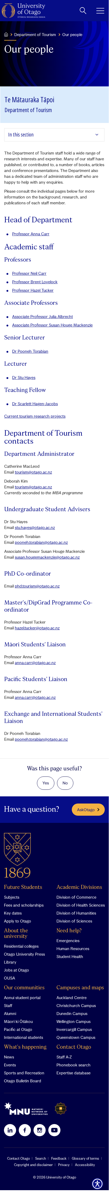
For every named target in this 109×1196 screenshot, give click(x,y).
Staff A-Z (64, 1057)
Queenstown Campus (75, 1037)
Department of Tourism (35, 34)
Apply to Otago (17, 921)
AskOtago (86, 809)
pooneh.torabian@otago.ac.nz (41, 542)
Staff (8, 1005)
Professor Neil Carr (29, 273)
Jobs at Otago (16, 970)
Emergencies (67, 940)
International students (23, 1037)
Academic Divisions (79, 887)
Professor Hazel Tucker (33, 290)
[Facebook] (25, 1130)
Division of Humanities (76, 913)
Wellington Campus (73, 1021)
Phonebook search (73, 1065)
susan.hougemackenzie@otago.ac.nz (47, 557)
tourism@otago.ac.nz (33, 472)
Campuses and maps (80, 988)
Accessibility (85, 1165)
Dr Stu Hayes (23, 377)
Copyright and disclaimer (33, 1165)
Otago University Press (24, 954)
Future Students (23, 887)
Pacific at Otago (18, 1029)
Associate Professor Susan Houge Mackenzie (52, 325)
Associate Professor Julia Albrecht (42, 316)
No (65, 783)
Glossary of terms (85, 1158)
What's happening (25, 1047)
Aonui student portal (22, 997)
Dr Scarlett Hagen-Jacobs (35, 403)
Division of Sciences (74, 921)
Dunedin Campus (71, 1013)
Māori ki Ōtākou (18, 1021)
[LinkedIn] (10, 1130)
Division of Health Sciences (80, 905)
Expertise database (73, 1073)
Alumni (10, 1013)
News (9, 1057)
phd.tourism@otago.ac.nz (37, 586)
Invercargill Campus (74, 1029)
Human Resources (72, 948)
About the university (16, 933)
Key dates (13, 913)
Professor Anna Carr (30, 234)
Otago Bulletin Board (22, 1081)
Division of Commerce (76, 897)
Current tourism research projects (34, 416)
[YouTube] (54, 1130)
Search (40, 1158)
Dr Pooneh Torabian (30, 351)
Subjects (11, 897)
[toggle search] (83, 10)
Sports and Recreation (24, 1073)
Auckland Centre (71, 997)
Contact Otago (73, 1047)
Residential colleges (21, 946)
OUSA (9, 978)
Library (10, 962)
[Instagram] (40, 1130)
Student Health (69, 956)
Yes (45, 783)
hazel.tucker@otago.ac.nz (37, 628)
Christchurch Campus (76, 1005)
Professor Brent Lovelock (35, 282)
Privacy (64, 1165)
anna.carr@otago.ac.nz (35, 662)
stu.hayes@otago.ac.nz (35, 527)
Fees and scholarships (24, 905)
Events (10, 1065)
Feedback (59, 1158)
